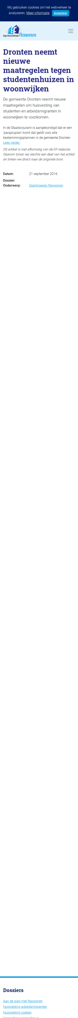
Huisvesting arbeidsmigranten (25, 1007)
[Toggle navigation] (70, 31)
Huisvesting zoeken (17, 1012)
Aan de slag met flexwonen (23, 1001)
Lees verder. (11, 143)
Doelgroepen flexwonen (46, 185)
